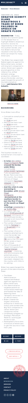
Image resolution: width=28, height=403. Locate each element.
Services (7, 384)
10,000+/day (11, 209)
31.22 (8, 128)
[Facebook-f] (5, 395)
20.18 (8, 136)
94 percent (11, 227)
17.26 (8, 120)
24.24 (13, 144)
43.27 (8, 132)
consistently (18, 207)
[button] (6, 336)
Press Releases (15, 8)
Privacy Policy (10, 390)
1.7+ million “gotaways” (14, 171)
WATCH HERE (12, 103)
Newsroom (4, 8)
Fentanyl (14, 225)
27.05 (13, 148)
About (6, 378)
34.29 (13, 140)
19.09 (8, 124)
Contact (7, 387)
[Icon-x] (8, 395)
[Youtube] (13, 395)
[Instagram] (10, 395)
